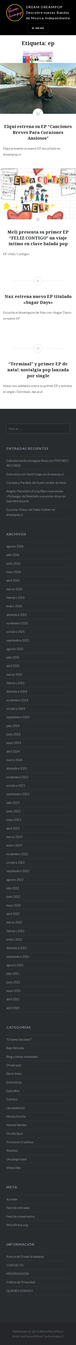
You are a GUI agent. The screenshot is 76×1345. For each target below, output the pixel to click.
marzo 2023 (14, 837)
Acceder (12, 1199)
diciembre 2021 (16, 948)
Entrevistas (14, 1082)
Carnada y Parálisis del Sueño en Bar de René (36, 483)
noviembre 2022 (17, 854)
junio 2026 (13, 563)
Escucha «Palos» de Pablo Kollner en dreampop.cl (30, 512)
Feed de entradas (18, 1208)
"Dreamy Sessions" (19, 1039)
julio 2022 (12, 888)
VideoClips (13, 1168)
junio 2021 (13, 982)
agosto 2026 (14, 546)
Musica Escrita (16, 1116)
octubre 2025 (15, 632)
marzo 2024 (14, 760)
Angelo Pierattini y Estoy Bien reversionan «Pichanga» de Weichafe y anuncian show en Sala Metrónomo (36, 496)
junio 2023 (13, 811)
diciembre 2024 (16, 691)
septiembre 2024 (17, 717)
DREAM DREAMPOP (44, 7)
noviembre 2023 (17, 777)
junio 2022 (13, 896)
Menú (39, 28)
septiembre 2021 (17, 956)
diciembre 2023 (16, 768)
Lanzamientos (15, 1108)
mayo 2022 (13, 905)
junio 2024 (13, 734)
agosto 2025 (14, 649)
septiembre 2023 (17, 794)
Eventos (12, 1099)
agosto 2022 (14, 879)
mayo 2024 (13, 743)
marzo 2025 (14, 674)
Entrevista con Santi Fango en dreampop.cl (35, 474)
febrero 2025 (15, 683)
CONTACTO (15, 1265)
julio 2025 (12, 657)
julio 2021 (12, 973)
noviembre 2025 (17, 623)
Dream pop (13, 1065)
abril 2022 (12, 914)
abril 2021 (12, 999)
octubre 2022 (15, 862)
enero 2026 (14, 606)
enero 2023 (14, 845)
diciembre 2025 (16, 615)
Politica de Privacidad (20, 1282)
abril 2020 (12, 1008)
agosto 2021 (14, 965)
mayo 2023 (13, 819)
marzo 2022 (14, 922)
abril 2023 (12, 828)
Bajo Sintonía (15, 1048)
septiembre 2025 (17, 640)
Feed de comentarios (20, 1216)
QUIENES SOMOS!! (19, 1291)
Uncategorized (16, 1159)
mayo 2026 (13, 572)
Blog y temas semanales (22, 1056)
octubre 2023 (15, 785)
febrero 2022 (15, 931)
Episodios (12, 1091)
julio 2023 (12, 803)
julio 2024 (12, 726)
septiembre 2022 (17, 871)
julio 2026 (12, 555)
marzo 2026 (14, 589)
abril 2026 (12, 580)
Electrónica (14, 1073)
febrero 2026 (15, 597)
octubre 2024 (15, 708)
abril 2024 (12, 751)
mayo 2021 (13, 991)
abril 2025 (12, 666)
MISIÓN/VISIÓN (17, 1273)
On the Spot (14, 1133)
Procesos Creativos (20, 1142)
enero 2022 (14, 939)
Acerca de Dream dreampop (25, 1256)
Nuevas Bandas (16, 1125)
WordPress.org (17, 1225)
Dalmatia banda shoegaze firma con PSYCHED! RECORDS (37, 463)
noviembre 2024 (17, 700)
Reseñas (12, 1150)
